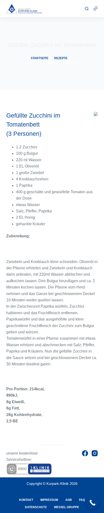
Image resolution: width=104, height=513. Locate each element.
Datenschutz (36, 507)
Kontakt (26, 500)
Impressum (49, 500)
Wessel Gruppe (66, 507)
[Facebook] (85, 453)
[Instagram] (95, 453)
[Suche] (87, 8)
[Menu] (95, 8)
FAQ (82, 500)
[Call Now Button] (92, 502)
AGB (68, 500)
